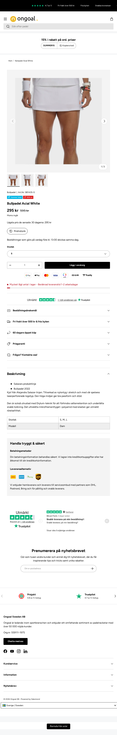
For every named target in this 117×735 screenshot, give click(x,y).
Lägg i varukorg (77, 265)
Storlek (10, 247)
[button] (111, 19)
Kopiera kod (68, 45)
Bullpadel (11, 192)
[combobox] (58, 26)
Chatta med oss (15, 641)
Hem (10, 61)
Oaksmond (35, 699)
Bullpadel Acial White (24, 61)
